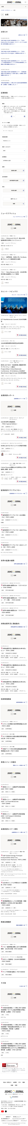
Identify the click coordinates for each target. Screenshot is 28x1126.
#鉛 (4, 279)
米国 (13, 734)
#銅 (2, 245)
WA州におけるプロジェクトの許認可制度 (14, 446)
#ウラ (21, 431)
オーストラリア (13, 419)
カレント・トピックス (11, 324)
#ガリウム (22, 327)
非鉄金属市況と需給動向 (11, 653)
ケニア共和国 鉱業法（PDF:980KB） (14, 972)
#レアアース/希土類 (11, 866)
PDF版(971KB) (22, 458)
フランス (24, 315)
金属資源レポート (10, 426)
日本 (11, 853)
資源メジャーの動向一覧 (19, 765)
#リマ (11, 245)
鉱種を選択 (14, 170)
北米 (15, 362)
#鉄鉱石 (7, 264)
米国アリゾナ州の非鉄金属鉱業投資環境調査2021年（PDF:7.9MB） (13, 750)
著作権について (17, 1116)
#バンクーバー (9, 475)
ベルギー (12, 317)
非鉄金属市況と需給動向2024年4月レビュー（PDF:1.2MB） (13, 649)
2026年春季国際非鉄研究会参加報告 (12, 343)
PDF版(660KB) (22, 482)
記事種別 (4, 157)
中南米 (11, 236)
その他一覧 (22, 986)
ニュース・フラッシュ (11, 243)
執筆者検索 (5, 137)
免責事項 (8, 1116)
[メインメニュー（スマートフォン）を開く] (25, 2)
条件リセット (14, 199)
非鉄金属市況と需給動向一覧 (18, 626)
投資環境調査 (9, 728)
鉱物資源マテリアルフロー (12, 520)
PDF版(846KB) (22, 355)
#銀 (4, 264)
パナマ (23, 463)
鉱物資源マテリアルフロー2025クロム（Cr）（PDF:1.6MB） (14, 531)
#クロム (3, 537)
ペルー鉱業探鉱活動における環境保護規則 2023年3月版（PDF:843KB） (13, 948)
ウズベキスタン (16, 583)
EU (13, 315)
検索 (14, 203)
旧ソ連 (11, 418)
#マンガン (11, 380)
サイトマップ (24, 1120)
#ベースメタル (6, 429)
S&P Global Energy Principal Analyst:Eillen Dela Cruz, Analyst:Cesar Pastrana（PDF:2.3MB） (14, 857)
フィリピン (14, 853)
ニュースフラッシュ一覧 (19, 216)
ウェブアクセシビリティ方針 (19, 1118)
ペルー (14, 236)
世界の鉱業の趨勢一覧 (19, 564)
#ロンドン (17, 348)
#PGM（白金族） (5, 657)
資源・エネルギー (6, 147)
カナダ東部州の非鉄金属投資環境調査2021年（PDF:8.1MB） (13, 737)
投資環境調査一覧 (20, 702)
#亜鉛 (7, 279)
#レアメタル (9, 552)
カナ (18, 362)
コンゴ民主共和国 (18, 957)
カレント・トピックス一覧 (18, 294)
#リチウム (14, 328)
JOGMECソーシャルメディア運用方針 (10, 1120)
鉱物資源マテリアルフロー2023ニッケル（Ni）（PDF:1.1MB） (14, 546)
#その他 (7, 245)
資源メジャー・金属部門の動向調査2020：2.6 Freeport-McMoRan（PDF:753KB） (13, 816)
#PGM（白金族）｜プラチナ (17, 657)
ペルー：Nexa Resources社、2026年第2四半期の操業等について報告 (14, 273)
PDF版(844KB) (22, 335)
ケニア (15, 969)
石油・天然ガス (7, 1082)
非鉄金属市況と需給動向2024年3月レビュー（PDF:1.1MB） (13, 666)
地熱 (23, 1082)
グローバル (12, 341)
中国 (14, 361)
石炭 (16, 1085)
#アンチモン (10, 327)
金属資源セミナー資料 (11, 862)
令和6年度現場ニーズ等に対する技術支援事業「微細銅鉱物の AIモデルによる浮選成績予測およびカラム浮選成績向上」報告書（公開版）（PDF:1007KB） (14, 1047)
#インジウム (16, 327)
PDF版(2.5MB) (22, 438)
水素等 (15, 1082)
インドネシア (16, 851)
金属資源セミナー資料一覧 (18, 832)
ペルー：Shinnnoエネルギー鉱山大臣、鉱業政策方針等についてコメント (13, 239)
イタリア (16, 315)
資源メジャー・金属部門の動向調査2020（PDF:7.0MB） (13, 788)
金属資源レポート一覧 (19, 398)
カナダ (13, 465)
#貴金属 (15, 429)
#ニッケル (8, 328)
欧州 (11, 315)
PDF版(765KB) (22, 387)
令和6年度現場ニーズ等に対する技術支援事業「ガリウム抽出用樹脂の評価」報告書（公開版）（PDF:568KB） (13, 1010)
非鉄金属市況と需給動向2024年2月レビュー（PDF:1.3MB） (13, 683)
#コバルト (3, 328)
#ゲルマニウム (10, 378)
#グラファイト (15, 431)
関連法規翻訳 (9, 951)
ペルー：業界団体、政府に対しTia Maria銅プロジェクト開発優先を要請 (13, 258)
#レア (19, 328)
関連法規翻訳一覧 (20, 925)
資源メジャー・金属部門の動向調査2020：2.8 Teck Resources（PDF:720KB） (13, 801)
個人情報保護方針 (5, 1118)
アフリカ (12, 957)
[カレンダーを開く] (11, 116)
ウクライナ (15, 418)
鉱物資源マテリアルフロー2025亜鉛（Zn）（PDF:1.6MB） (13, 516)
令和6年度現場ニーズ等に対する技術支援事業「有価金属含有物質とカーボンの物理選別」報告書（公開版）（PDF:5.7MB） (13, 1028)
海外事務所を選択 (14, 180)
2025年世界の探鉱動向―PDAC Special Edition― (9, 423)
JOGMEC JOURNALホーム (6, 10)
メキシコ (15, 721)
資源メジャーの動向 (10, 791)
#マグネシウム (4, 380)
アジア (11, 361)
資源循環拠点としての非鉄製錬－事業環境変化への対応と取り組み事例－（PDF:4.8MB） (13, 903)
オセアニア (21, 418)
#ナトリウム (17, 378)
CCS (19, 1082)
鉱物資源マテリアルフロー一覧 (17, 493)
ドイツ (20, 315)
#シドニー (7, 451)
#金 (4, 245)
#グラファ (19, 866)
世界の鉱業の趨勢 (10, 590)
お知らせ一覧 (21, 35)
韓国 (14, 463)
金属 (2, 6)
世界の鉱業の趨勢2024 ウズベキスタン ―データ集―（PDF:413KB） (14, 599)
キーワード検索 (6, 122)
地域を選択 (14, 190)
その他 (7, 1014)
